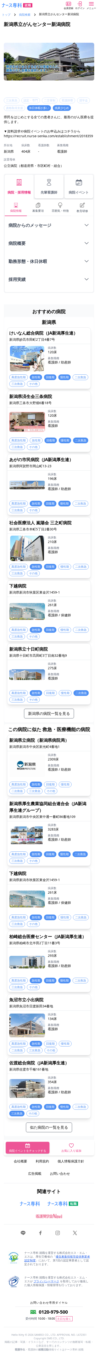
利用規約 (42, 1161)
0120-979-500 (53, 1312)
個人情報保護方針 (71, 1161)
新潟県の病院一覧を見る (49, 713)
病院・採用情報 (19, 192)
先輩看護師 (49, 192)
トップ (6, 15)
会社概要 (20, 1161)
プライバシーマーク (46, 1281)
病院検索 (24, 15)
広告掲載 (34, 1173)
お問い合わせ (60, 1173)
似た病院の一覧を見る (49, 1127)
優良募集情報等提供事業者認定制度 (57, 1258)
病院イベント (79, 192)
